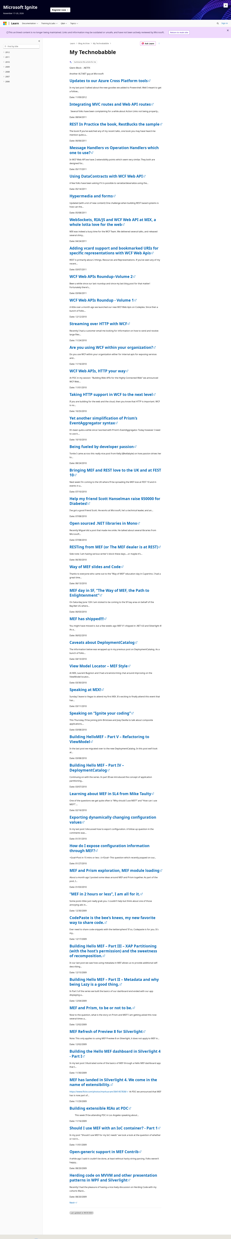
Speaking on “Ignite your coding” (100, 713)
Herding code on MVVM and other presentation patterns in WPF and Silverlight (113, 1178)
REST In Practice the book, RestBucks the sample (114, 124)
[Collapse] (39, 41)
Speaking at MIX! (85, 689)
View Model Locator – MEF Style (99, 665)
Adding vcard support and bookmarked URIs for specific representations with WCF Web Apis (114, 250)
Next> (72, 1202)
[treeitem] (21, 52)
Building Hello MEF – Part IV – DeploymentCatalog (97, 768)
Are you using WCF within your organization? (111, 347)
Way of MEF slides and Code (95, 566)
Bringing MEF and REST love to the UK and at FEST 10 (115, 472)
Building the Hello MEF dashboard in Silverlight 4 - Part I (115, 1054)
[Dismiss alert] (226, 5)
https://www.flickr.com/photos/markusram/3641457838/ (98, 1091)
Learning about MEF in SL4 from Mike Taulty (110, 793)
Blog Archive (84, 43)
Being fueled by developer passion (102, 446)
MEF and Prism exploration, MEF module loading (114, 870)
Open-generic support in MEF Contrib (104, 1151)
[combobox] (21, 46)
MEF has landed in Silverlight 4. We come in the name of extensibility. (113, 1082)
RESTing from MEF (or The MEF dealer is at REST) (114, 546)
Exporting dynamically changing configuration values (113, 820)
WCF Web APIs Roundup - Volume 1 (102, 300)
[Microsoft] (5, 23)
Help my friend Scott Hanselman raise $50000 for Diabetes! (115, 501)
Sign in (225, 23)
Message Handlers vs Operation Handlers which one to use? (114, 150)
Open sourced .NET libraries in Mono (103, 523)
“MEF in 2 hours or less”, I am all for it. (105, 893)
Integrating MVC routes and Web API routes (110, 104)
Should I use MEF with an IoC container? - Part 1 (114, 1128)
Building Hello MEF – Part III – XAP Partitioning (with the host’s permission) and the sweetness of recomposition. (113, 950)
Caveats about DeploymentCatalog (102, 642)
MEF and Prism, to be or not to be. (101, 1007)
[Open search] (217, 23)
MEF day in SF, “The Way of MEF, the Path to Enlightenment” (109, 593)
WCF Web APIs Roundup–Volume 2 (101, 276)
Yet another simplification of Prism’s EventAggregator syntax (103, 420)
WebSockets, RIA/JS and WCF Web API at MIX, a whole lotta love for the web (113, 222)
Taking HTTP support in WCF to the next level (111, 394)
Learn (72, 43)
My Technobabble (101, 43)
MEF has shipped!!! (87, 618)
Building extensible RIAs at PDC (99, 1108)
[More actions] (159, 43)
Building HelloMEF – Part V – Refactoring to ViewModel (109, 739)
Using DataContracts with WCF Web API (106, 176)
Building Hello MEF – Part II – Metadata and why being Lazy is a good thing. (114, 982)
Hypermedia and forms (91, 195)
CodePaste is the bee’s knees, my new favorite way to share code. (112, 920)
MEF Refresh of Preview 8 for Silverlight (106, 1031)
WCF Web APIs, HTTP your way (98, 370)
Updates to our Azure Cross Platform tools (109, 80)
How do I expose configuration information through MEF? (109, 848)
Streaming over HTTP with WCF (98, 323)
